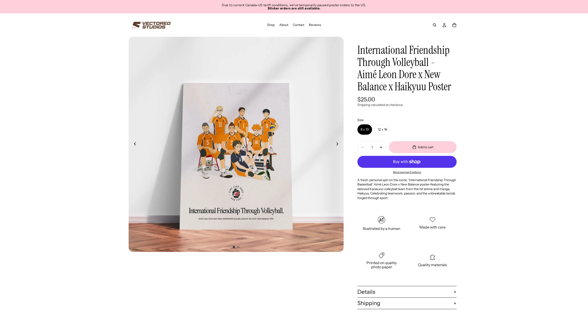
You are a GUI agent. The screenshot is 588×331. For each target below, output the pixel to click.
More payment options (407, 172)
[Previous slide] (134, 144)
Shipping (368, 303)
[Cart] (454, 25)
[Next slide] (339, 144)
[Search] (435, 25)
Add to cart (425, 147)
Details (366, 291)
